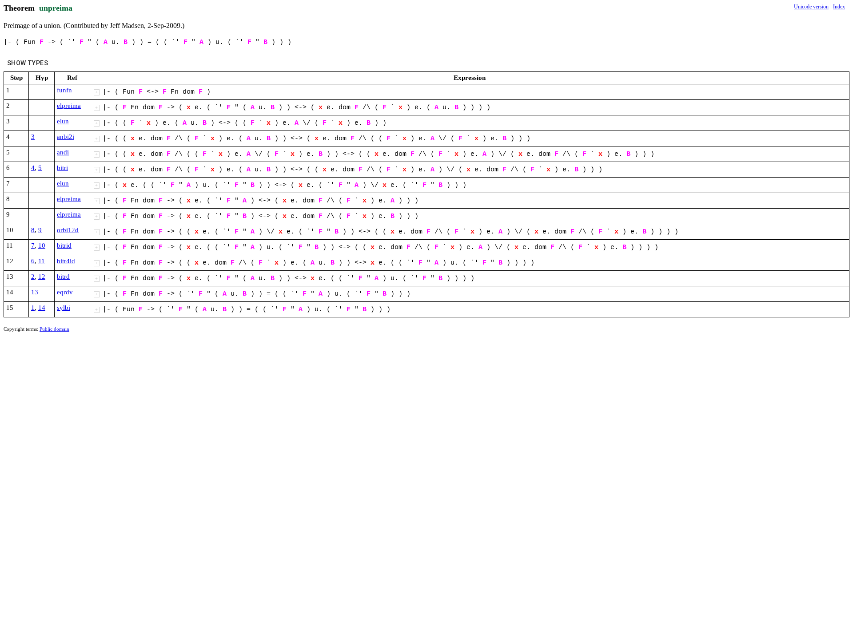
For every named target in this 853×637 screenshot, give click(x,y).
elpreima (69, 105)
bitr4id (66, 261)
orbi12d (68, 229)
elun (63, 121)
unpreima (55, 8)
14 (41, 307)
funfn (64, 90)
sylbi (63, 307)
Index (839, 7)
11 (41, 261)
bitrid (64, 245)
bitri (62, 167)
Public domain (54, 329)
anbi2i (65, 136)
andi (63, 152)
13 (34, 292)
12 (41, 276)
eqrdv (65, 292)
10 (41, 245)
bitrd (63, 276)
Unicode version (811, 7)
